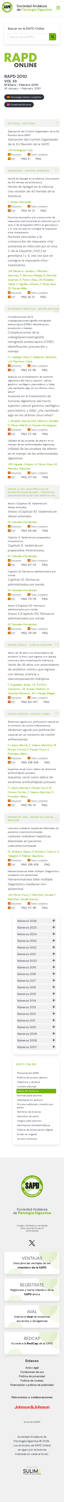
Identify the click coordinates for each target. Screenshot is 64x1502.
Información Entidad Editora (33, 1125)
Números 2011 (26, 1020)
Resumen (16, 154)
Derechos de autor (28, 1116)
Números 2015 (26, 994)
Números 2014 (26, 1000)
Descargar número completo (25, 97)
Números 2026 (27, 921)
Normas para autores (29, 1095)
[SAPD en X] (32, 1245)
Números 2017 (26, 981)
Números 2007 (27, 1047)
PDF (13, 158)
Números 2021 (26, 954)
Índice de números (28, 1091)
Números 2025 (27, 927)
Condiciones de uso (32, 1372)
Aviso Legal (32, 1367)
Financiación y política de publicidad (32, 1385)
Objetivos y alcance (28, 1082)
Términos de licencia (29, 1111)
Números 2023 (26, 941)
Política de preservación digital (35, 1129)
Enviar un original (27, 1134)
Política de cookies (32, 1380)
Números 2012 (26, 1014)
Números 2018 (26, 974)
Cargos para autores (29, 1120)
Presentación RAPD (28, 1073)
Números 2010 (26, 1027)
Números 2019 (26, 967)
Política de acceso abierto (32, 1077)
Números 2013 (26, 1007)
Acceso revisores (27, 1138)
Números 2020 (27, 961)
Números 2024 (27, 934)
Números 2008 (27, 1040)
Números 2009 (27, 1034)
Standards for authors (30, 1100)
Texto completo (39, 154)
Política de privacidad (32, 1376)
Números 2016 (26, 987)
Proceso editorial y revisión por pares (35, 1106)
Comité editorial (26, 1086)
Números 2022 (26, 947)
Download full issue (20, 104)
